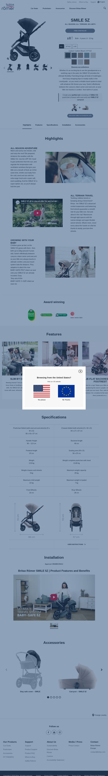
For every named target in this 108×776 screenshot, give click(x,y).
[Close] (80, 371)
